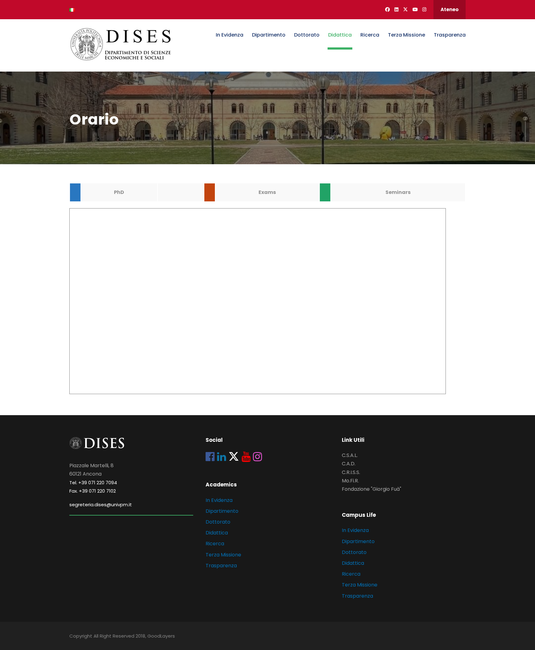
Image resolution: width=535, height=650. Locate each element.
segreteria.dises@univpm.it (100, 504)
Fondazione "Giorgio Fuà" (371, 489)
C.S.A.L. (350, 455)
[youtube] (415, 9)
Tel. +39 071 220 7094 (93, 482)
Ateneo (450, 9)
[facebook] (387, 9)
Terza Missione (406, 34)
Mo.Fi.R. (350, 480)
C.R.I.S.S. (351, 472)
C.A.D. (348, 463)
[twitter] (405, 9)
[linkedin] (396, 9)
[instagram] (424, 9)
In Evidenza (229, 34)
